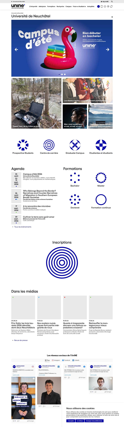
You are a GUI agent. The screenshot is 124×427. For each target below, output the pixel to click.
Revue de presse (21, 340)
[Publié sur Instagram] (33, 384)
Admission (42, 6)
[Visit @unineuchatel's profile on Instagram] (14, 384)
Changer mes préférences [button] (94, 421)
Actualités (90, 6)
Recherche (60, 6)
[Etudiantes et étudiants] (101, 146)
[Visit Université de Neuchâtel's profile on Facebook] (14, 366)
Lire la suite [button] (16, 375)
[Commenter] (68, 377)
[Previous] (16, 49)
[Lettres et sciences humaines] (101, 6)
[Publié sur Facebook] (33, 367)
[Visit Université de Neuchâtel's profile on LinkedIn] (40, 366)
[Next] (107, 49)
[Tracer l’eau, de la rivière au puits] (36, 103)
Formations (51, 6)
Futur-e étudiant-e (79, 6)
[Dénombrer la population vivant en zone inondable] (100, 116)
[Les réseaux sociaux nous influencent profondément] (88, 90)
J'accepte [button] (71, 421)
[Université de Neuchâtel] (18, 6)
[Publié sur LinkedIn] (58, 367)
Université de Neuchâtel (19, 1)
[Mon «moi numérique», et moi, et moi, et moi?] (75, 116)
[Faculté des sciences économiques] (111, 6)
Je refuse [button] (80, 421)
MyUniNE (105, 1)
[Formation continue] (101, 200)
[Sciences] (104, 6)
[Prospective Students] (23, 146)
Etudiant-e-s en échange (61, 259)
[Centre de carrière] (49, 146)
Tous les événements (22, 227)
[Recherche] (112, 1)
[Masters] (101, 178)
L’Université (33, 6)
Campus (69, 6)
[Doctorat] (75, 200)
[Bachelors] (75, 178)
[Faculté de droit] (107, 6)
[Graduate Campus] (75, 146)
